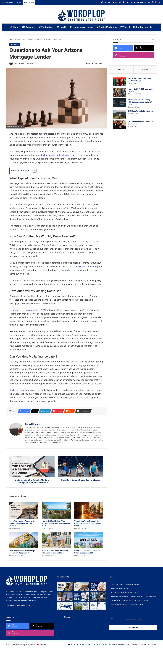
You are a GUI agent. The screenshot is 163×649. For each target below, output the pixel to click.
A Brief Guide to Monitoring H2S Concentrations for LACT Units (140, 102)
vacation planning (137, 604)
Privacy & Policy (124, 645)
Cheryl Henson (19, 63)
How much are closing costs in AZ (26, 310)
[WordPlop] (81, 15)
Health (62, 27)
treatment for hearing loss (118, 604)
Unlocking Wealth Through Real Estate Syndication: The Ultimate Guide (87, 523)
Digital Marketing (107, 27)
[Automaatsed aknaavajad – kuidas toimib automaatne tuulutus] (81, 606)
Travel (126, 27)
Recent (145, 69)
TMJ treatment (151, 596)
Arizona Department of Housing (82, 266)
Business (30, 27)
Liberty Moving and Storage (119, 588)
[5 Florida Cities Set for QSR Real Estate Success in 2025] (88, 540)
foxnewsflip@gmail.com (23, 605)
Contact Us (141, 27)
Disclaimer (135, 645)
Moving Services (137, 596)
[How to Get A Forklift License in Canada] (119, 92)
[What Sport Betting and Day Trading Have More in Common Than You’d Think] (65, 596)
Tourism (137, 600)
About (114, 645)
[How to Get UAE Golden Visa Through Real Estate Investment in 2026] (56, 510)
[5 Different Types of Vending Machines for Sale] (119, 81)
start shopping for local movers (56, 155)
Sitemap (154, 645)
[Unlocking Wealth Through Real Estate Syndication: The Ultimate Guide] (88, 510)
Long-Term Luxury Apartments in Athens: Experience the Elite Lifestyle (23, 523)
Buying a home (16, 390)
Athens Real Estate (116, 584)
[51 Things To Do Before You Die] (119, 114)
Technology (47, 27)
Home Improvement (82, 27)
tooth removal (115, 600)
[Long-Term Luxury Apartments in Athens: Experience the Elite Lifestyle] (23, 510)
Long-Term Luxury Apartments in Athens (123, 592)
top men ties (127, 600)
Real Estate (21, 39)
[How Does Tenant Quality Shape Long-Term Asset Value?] (23, 540)
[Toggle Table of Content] (33, 171)
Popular (121, 69)
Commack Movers (132, 584)
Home (16, 27)
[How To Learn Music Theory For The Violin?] (119, 124)
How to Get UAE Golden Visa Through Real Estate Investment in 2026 (56, 523)
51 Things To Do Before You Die (140, 111)
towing (145, 600)
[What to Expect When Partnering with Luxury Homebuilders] (56, 540)
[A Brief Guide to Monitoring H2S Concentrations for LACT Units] (119, 102)
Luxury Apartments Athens (119, 596)
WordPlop (42, 645)
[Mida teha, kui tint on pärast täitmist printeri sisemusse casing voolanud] (65, 606)
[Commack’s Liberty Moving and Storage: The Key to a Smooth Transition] (65, 586)
